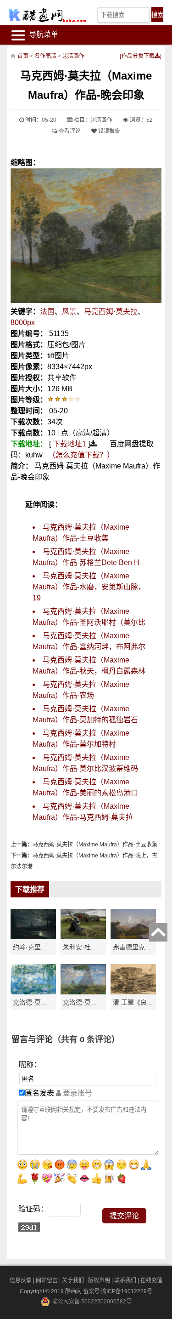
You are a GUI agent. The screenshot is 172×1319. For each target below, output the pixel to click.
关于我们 (73, 1280)
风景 (69, 311)
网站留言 (47, 1280)
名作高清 (45, 56)
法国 (47, 311)
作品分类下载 (138, 56)
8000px (23, 322)
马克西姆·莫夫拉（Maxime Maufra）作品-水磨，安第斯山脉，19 (89, 587)
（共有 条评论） (86, 1039)
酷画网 (74, 1291)
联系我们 (125, 1280)
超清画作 (73, 56)
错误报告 (108, 131)
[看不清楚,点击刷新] (29, 1227)
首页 (22, 56)
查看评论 (69, 131)
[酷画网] (42, 15)
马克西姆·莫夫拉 (111, 311)
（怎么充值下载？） (81, 455)
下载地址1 (69, 444)
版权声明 (99, 1280)
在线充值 (151, 1280)
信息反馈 (21, 1280)
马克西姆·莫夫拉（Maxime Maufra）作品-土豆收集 (95, 844)
